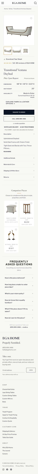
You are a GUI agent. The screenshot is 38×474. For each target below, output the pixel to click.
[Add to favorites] (31, 18)
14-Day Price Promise (9, 434)
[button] (19, 134)
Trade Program (7, 412)
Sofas (10, 9)
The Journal (6, 450)
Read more (7, 151)
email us (25, 327)
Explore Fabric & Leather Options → (17, 102)
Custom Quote (7, 421)
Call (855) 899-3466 (19, 119)
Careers (5, 454)
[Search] (35, 3)
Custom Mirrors (7, 398)
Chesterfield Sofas (8, 389)
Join (31, 370)
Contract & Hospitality (9, 418)
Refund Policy (30, 466)
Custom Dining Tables (9, 395)
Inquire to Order (19, 112)
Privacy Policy (20, 466)
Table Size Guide (7, 437)
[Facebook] (7, 469)
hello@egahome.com (9, 350)
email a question (20, 123)
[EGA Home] (19, 3)
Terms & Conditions (8, 466)
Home (6, 9)
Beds (4, 402)
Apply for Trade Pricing (9, 415)
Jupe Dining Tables (8, 392)
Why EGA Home (7, 447)
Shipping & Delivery (8, 431)
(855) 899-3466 (15, 327)
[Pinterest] (11, 469)
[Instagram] (3, 469)
